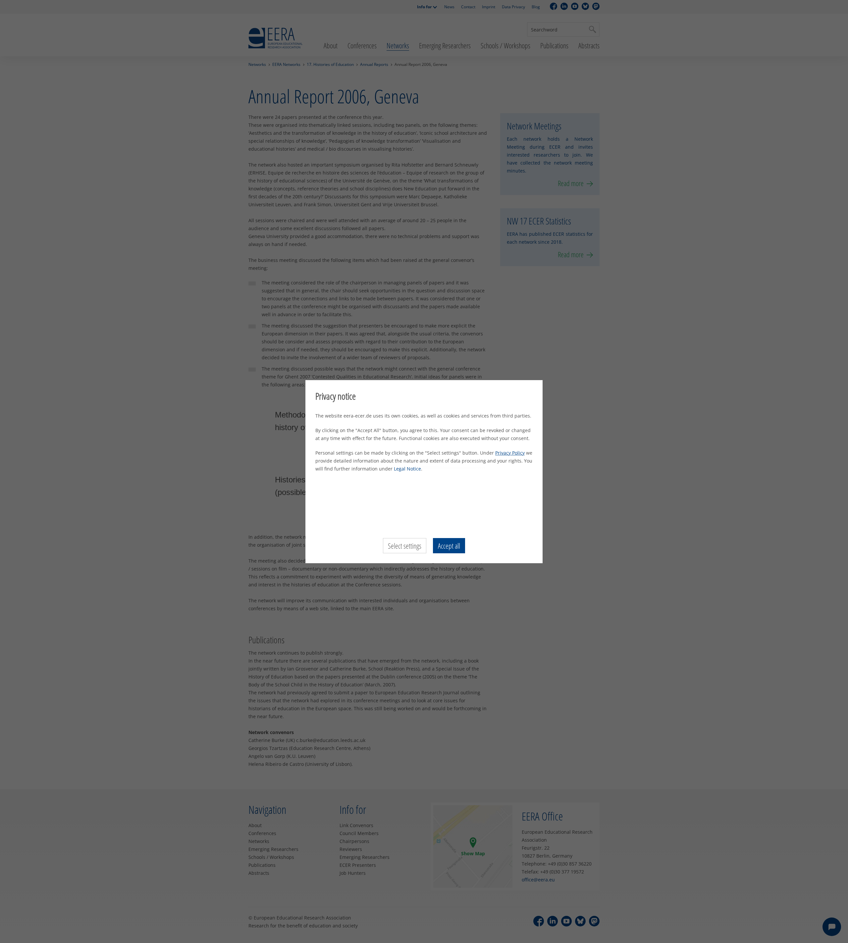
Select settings (404, 546)
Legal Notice (407, 469)
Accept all (449, 546)
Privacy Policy (510, 453)
